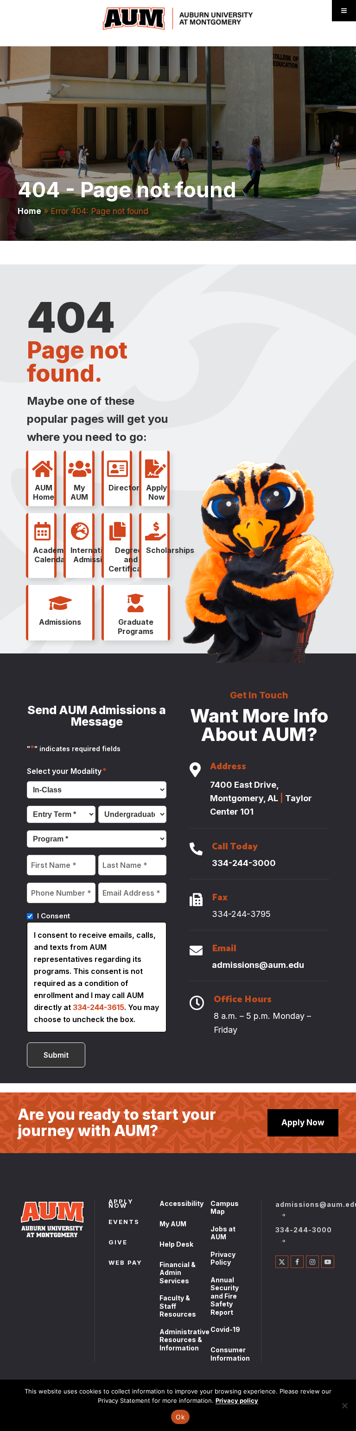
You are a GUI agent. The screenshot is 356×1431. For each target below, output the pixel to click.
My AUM (172, 1224)
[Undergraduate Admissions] (60, 603)
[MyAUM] (79, 469)
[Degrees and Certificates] (117, 532)
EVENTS (124, 1222)
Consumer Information (230, 1354)
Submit (56, 1055)
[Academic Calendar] (42, 532)
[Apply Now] (155, 469)
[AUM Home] (42, 469)
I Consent (53, 915)
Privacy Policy (222, 1258)
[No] (344, 1405)
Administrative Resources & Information (184, 1340)
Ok (180, 1417)
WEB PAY (125, 1263)
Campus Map (224, 1207)
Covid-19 (225, 1329)
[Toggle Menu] (344, 10)
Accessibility (181, 1203)
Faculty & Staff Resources (177, 1306)
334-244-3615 (98, 1007)
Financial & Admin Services (177, 1273)
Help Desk (176, 1244)
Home (29, 211)
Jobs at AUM (222, 1233)
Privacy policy (237, 1400)
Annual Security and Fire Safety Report (224, 1296)
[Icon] (195, 770)
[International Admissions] (79, 532)
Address (228, 767)
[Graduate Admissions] (136, 603)
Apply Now (302, 1122)
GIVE (117, 1243)
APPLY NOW (121, 1204)
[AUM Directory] (117, 469)
